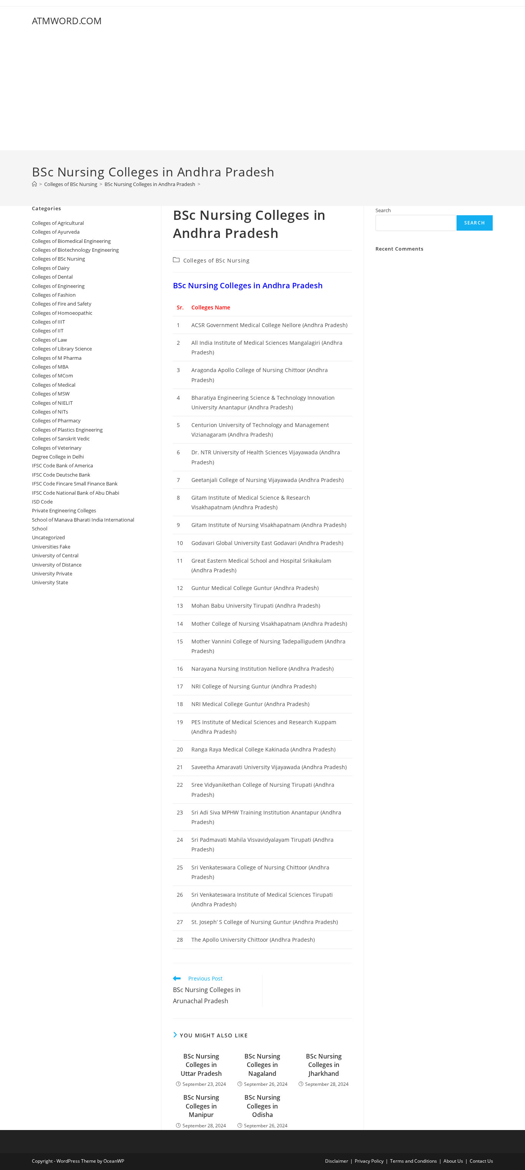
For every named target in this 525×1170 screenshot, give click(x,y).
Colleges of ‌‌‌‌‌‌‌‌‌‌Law (49, 339)
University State (50, 582)
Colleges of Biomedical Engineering (71, 241)
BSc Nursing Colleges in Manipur (201, 1106)
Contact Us (481, 1161)
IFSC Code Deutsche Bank (61, 474)
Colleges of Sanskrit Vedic (61, 438)
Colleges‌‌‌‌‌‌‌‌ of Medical (53, 384)
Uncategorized (48, 537)
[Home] (34, 184)
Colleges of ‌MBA (50, 366)
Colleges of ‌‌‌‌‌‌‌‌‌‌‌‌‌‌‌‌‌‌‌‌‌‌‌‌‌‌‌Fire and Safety (61, 303)
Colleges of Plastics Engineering (67, 429)
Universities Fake (51, 546)
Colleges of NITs (50, 411)
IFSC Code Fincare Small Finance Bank (75, 483)
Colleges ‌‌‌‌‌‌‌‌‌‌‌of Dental (53, 276)
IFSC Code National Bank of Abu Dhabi (75, 492)
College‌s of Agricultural (58, 222)
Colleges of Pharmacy (56, 420)
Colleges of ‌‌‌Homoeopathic (62, 312)
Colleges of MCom (52, 375)
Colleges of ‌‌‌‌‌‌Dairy (51, 267)
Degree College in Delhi (58, 456)
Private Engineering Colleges (64, 510)
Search (383, 210)
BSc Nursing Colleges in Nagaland (262, 1065)
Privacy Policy (369, 1161)
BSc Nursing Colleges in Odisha (262, 1106)
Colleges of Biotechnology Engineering (75, 249)
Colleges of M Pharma (56, 357)
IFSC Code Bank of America (62, 465)
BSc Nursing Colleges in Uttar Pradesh (201, 1065)
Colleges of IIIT (48, 321)
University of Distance (56, 564)
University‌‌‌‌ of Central (55, 555)
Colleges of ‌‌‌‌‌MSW (51, 393)
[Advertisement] (262, 92)
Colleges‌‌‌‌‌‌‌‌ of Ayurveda (56, 231)
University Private (52, 573)
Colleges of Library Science (62, 348)
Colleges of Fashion (54, 294)
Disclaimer (336, 1161)
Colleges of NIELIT (52, 402)
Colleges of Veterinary (56, 447)
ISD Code (42, 501)
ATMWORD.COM (67, 20)
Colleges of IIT (47, 330)
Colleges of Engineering (58, 286)
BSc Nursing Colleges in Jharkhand (324, 1065)
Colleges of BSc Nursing (216, 260)
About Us (453, 1161)
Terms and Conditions (413, 1161)
